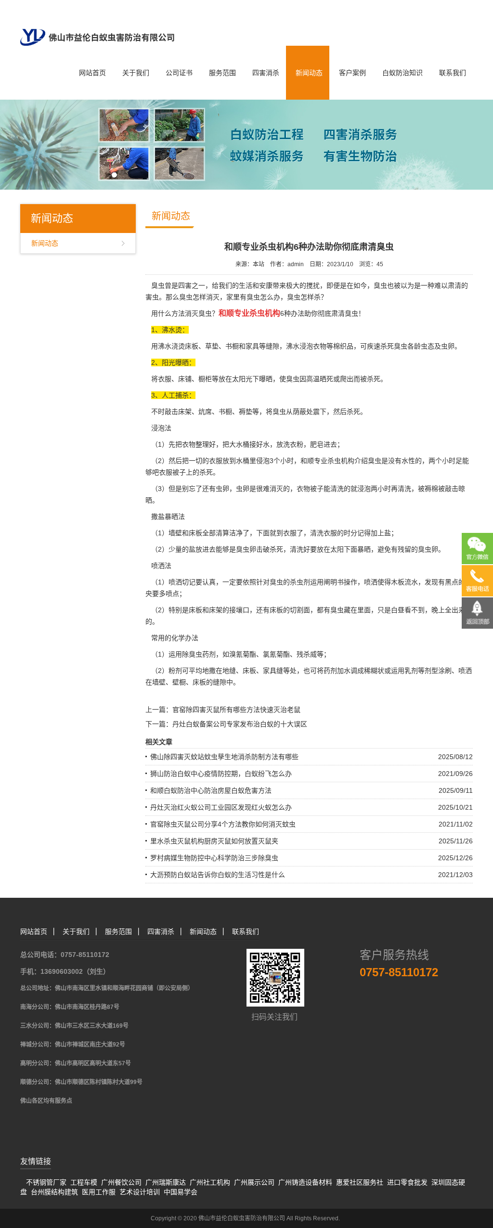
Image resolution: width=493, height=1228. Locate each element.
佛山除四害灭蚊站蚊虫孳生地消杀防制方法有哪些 (224, 757)
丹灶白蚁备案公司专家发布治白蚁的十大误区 (239, 724)
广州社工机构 (210, 1182)
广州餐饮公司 (121, 1182)
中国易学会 (180, 1192)
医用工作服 (99, 1192)
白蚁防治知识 (402, 73)
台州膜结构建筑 (54, 1192)
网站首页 (92, 73)
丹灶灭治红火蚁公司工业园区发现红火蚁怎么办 (221, 807)
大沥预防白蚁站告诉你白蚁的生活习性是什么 (217, 875)
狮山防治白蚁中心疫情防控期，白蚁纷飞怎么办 (221, 773)
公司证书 (179, 73)
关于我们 (135, 73)
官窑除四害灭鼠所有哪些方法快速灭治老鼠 (236, 709)
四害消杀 (265, 73)
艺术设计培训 (139, 1192)
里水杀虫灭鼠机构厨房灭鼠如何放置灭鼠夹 (214, 841)
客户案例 (352, 73)
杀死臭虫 (393, 346)
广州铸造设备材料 (305, 1182)
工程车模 (83, 1182)
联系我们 (452, 73)
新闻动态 (309, 73)
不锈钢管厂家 (46, 1182)
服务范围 (222, 73)
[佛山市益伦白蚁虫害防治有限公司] (97, 22)
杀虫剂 (300, 582)
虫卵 (242, 488)
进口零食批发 (407, 1182)
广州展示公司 (254, 1182)
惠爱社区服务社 (359, 1182)
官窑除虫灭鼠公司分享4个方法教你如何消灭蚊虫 (223, 824)
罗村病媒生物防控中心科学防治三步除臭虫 (214, 858)
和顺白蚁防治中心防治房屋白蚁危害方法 (211, 790)
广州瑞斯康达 (165, 1182)
